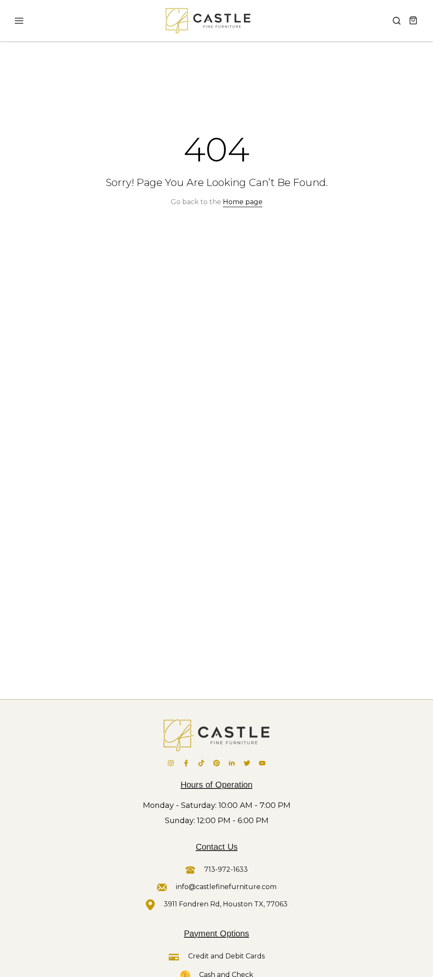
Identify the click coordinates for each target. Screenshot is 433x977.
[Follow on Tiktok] (201, 763)
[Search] (396, 20)
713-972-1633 (225, 869)
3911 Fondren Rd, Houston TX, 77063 (226, 904)
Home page (243, 202)
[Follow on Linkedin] (231, 763)
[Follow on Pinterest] (216, 763)
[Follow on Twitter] (247, 763)
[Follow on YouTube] (262, 763)
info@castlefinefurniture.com (226, 887)
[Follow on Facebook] (186, 763)
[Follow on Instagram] (170, 763)
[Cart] (413, 20)
